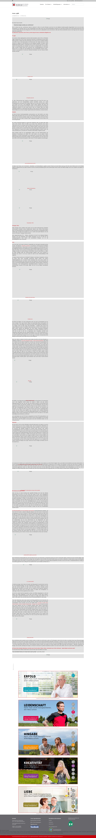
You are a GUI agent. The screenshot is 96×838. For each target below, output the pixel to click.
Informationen (66, 4)
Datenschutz (51, 824)
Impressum (51, 822)
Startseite (42, 4)
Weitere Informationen (45, 837)
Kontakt (50, 820)
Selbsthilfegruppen (57, 4)
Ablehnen (9, 835)
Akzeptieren (3, 835)
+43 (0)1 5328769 (71, 0)
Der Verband (47, 4)
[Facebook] (12, 0)
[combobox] (77, 4)
